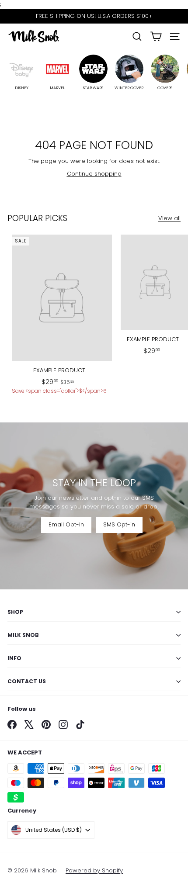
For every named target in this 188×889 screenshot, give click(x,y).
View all (169, 218)
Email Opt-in (66, 524)
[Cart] (156, 36)
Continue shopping (94, 173)
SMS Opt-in (119, 524)
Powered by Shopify (94, 870)
